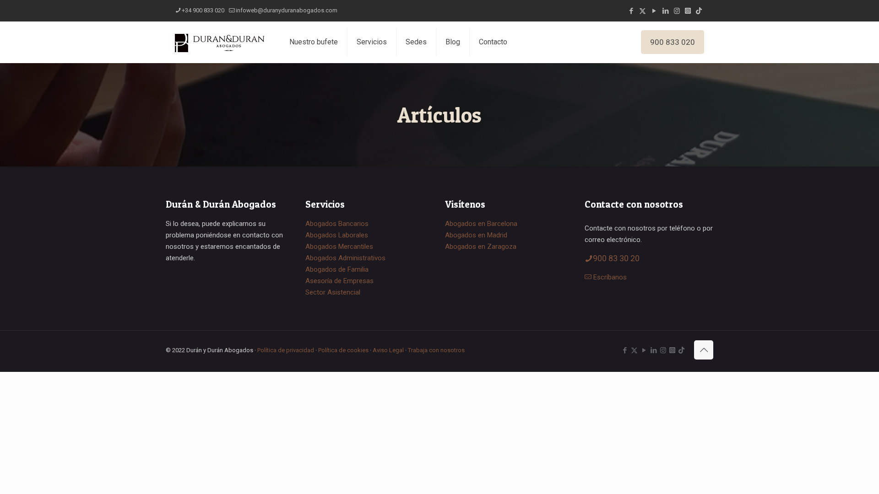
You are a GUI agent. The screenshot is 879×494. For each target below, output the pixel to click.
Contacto (493, 42)
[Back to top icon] (703, 350)
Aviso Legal (388, 350)
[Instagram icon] (676, 11)
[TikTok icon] (698, 11)
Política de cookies (343, 350)
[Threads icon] (688, 11)
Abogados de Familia (337, 269)
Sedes (416, 42)
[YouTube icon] (654, 11)
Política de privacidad (285, 350)
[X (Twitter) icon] (642, 11)
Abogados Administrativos (345, 258)
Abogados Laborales (336, 235)
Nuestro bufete (313, 42)
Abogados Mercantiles (339, 246)
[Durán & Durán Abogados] (220, 42)
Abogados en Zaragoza (480, 246)
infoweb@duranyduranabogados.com (286, 10)
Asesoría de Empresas (339, 281)
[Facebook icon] (631, 11)
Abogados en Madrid (476, 235)
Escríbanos (610, 277)
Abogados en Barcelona (481, 224)
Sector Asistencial (332, 292)
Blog (452, 42)
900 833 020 (672, 42)
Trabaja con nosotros (436, 350)
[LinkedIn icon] (665, 11)
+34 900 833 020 (203, 10)
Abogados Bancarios (337, 224)
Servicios (372, 42)
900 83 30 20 (616, 258)
